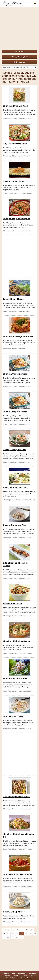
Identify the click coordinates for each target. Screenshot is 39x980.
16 (22, 930)
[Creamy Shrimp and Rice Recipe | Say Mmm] (19, 514)
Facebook (22, 973)
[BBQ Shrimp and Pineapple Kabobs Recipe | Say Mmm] (19, 552)
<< (14, 930)
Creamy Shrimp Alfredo (14, 912)
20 (8, 933)
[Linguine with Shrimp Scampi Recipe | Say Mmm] (19, 630)
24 (26, 933)
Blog (13, 973)
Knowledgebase (12, 978)
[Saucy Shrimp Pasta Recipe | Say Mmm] (19, 592)
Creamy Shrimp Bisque (13, 181)
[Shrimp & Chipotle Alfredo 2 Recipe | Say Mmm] (19, 400)
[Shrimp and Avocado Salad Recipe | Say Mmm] (19, 667)
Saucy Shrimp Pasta (12, 604)
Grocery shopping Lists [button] (19, 57)
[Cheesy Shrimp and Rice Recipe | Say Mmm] (19, 438)
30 (17, 937)
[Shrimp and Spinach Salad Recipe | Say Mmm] (19, 95)
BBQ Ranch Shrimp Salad (15, 144)
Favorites (16, 976)
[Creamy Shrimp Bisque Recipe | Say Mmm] (19, 170)
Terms (25, 976)
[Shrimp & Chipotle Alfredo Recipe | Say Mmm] (19, 363)
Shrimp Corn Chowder (13, 716)
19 (4, 933)
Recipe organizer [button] (19, 62)
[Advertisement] (19, 27)
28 (8, 937)
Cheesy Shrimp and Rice (14, 450)
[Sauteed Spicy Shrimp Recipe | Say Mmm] (19, 288)
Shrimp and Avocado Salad (15, 678)
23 (21, 933)
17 (27, 930)
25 (30, 933)
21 (13, 933)
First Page (6, 930)
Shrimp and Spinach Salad (15, 106)
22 (17, 933)
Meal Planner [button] (19, 51)
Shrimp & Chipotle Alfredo (15, 374)
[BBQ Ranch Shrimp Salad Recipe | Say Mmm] (19, 132)
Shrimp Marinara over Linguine (17, 874)
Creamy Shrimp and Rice (14, 525)
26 (35, 933)
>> (21, 937)
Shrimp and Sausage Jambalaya (18, 336)
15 (18, 930)
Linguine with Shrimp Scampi (16, 641)
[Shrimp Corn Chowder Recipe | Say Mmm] (19, 705)
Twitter (7, 976)
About (6, 973)
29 (13, 937)
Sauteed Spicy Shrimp (13, 299)
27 (4, 937)
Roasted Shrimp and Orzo (15, 488)
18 (31, 930)
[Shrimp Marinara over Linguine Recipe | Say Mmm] (19, 863)
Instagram (32, 973)
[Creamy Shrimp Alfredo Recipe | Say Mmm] (19, 901)
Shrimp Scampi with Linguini (16, 219)
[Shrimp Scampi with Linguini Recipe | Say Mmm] (19, 207)
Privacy (32, 976)
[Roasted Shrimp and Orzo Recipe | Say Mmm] (19, 476)
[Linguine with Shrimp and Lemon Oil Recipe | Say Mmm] (19, 823)
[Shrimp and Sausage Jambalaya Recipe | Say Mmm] (19, 325)
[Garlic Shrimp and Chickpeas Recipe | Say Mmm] (19, 785)
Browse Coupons (27, 978)
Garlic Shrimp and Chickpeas (16, 797)
